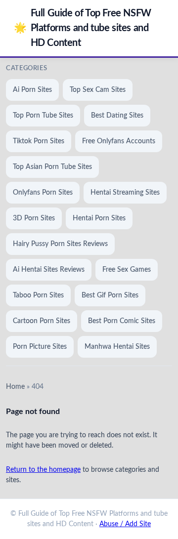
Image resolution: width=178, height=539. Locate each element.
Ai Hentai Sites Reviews (49, 269)
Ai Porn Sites (32, 89)
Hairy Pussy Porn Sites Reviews (60, 244)
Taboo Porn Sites (38, 295)
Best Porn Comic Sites (121, 321)
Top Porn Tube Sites (43, 115)
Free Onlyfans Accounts (118, 141)
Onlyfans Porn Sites (43, 192)
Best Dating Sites (117, 115)
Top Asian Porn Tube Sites (52, 167)
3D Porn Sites (34, 218)
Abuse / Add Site (125, 524)
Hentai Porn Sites (99, 218)
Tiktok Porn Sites (38, 141)
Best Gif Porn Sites (110, 295)
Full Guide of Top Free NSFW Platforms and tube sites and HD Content (82, 28)
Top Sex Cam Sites (98, 89)
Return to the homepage (43, 469)
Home (15, 386)
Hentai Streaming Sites (125, 192)
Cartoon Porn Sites (41, 321)
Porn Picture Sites (40, 346)
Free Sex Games (126, 269)
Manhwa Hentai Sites (117, 346)
